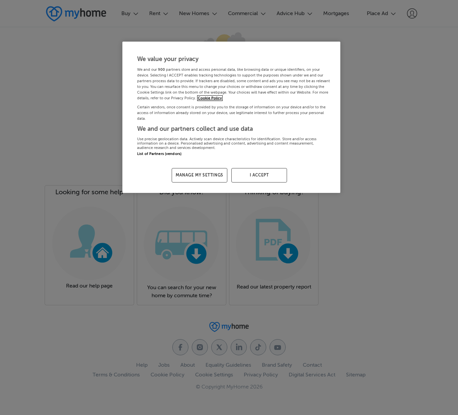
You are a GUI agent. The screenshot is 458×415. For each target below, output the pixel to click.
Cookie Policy (210, 98)
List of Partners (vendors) (159, 154)
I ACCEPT (259, 175)
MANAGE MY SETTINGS (199, 175)
